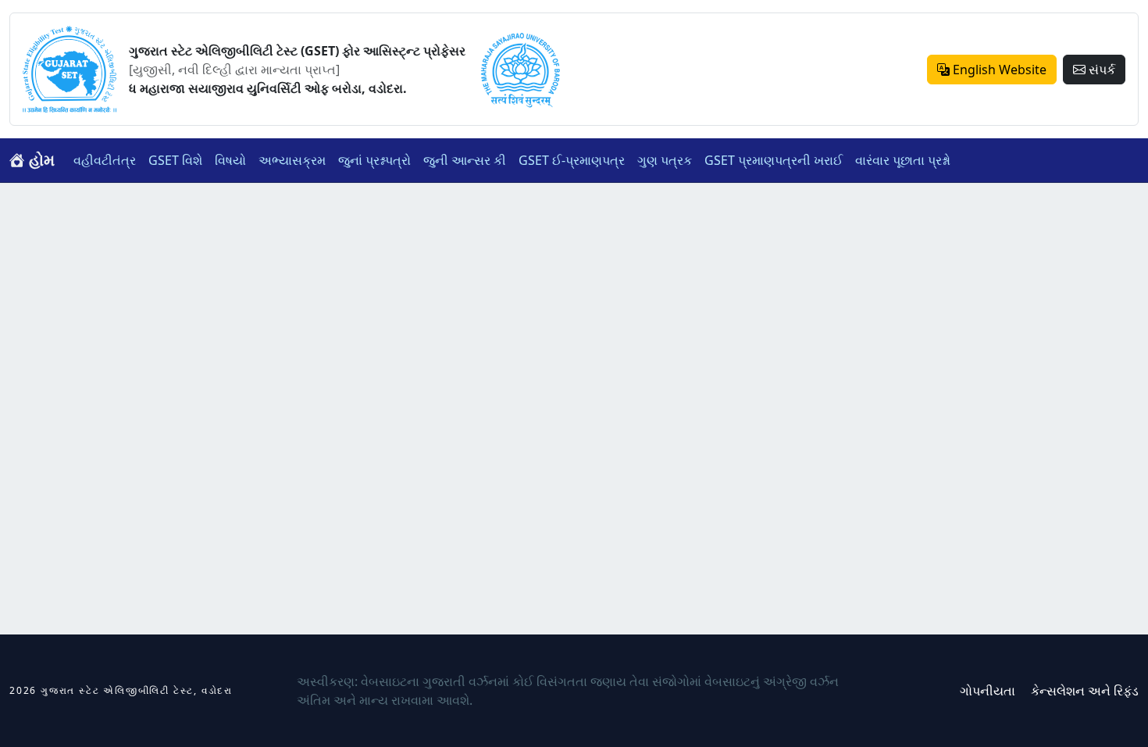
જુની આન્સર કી (464, 160)
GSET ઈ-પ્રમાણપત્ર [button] (572, 160)
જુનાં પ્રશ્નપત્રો (374, 160)
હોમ (40, 159)
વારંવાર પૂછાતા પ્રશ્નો (902, 160)
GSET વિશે (175, 160)
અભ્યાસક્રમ (292, 160)
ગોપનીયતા (987, 690)
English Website (998, 69)
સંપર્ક (1100, 69)
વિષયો (230, 160)
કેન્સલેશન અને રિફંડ (1085, 690)
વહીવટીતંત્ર (104, 160)
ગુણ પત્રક (664, 160)
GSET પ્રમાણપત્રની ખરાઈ (773, 160)
